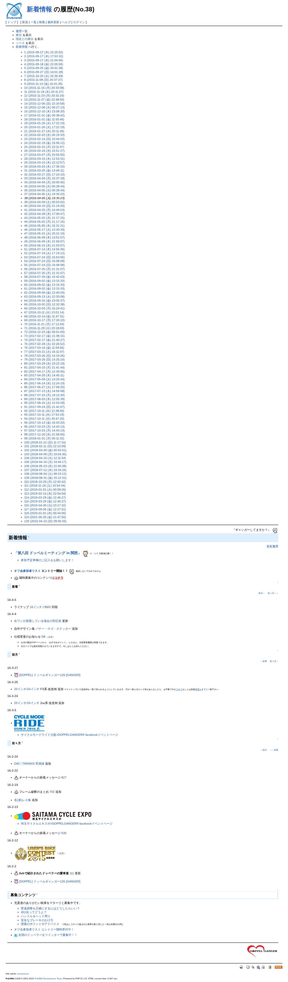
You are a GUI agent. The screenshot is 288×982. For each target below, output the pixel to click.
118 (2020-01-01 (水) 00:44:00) (45, 513)
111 (72, 873)
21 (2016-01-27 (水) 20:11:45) (44, 131)
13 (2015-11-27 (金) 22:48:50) (44, 99)
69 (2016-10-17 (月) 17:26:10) (44, 320)
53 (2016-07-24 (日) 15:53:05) (44, 257)
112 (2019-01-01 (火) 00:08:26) (45, 489)
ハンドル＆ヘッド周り (35, 916)
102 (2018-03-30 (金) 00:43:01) (45, 450)
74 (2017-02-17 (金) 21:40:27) (44, 340)
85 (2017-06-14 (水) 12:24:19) (44, 383)
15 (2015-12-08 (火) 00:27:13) (44, 107)
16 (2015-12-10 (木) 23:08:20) (44, 111)
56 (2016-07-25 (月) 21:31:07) (44, 269)
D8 (43, 636)
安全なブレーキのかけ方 (37, 920)
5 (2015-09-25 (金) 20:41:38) (43, 68)
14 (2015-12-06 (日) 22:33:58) (44, 103)
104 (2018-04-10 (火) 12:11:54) (45, 458)
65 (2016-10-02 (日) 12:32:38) (44, 304)
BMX (47, 607)
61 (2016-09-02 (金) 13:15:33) (44, 288)
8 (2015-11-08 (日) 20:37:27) (43, 79)
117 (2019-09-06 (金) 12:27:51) (45, 509)
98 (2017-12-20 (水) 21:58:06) (44, 434)
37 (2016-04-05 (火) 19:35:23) (44, 194)
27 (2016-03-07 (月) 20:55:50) (44, 154)
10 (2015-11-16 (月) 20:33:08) (44, 87)
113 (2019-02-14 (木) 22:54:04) (45, 493)
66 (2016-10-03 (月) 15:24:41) (44, 308)
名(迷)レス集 (22, 800)
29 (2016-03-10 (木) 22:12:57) (44, 162)
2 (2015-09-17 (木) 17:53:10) (43, 56)
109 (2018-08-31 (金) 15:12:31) (45, 477)
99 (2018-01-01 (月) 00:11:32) (44, 438)
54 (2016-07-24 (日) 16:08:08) (44, 261)
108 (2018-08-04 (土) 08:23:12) (45, 473)
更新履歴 (272, 546)
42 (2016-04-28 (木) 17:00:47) (44, 214)
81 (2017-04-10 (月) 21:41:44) (44, 367)
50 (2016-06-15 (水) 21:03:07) (44, 245)
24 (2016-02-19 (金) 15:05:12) (44, 143)
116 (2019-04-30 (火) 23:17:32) (45, 505)
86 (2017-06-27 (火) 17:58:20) (44, 387)
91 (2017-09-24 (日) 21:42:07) (44, 407)
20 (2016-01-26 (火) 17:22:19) (44, 127)
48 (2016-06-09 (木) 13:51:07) (44, 237)
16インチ (36, 607)
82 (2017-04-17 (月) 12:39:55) (44, 371)
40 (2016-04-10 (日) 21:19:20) (44, 206)
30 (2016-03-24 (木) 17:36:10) (44, 166)
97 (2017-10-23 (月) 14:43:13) (44, 430)
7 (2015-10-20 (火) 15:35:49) (43, 76)
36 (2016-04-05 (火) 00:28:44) (44, 190)
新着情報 (39, 9)
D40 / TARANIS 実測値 (29, 763)
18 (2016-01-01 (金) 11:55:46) (44, 119)
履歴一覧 (22, 31)
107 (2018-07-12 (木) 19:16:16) (45, 470)
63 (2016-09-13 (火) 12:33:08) (44, 296)
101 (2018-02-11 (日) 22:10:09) (45, 446)
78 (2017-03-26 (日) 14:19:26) (44, 355)
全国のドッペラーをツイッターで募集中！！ (47, 935)
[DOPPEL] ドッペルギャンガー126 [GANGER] (49, 675)
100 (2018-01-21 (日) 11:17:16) (45, 442)
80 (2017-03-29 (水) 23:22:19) (44, 363)
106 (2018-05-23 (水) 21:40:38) (45, 466)
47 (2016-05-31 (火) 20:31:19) (44, 233)
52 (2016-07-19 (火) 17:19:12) (44, 253)
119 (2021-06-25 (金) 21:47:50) (45, 517)
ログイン (79, 22)
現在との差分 (25, 39)
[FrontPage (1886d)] (262, 951)
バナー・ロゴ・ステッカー (53, 628)
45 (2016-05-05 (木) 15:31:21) (44, 225)
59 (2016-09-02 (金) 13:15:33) (44, 280)
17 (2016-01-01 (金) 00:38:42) (44, 115)
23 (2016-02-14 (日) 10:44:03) (44, 139)
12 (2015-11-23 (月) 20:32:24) (44, 95)
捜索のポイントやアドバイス (40, 924)
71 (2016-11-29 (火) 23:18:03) (44, 328)
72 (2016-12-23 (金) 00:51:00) (44, 332)
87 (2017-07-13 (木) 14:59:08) (44, 391)
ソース (20, 43)
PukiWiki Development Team (48, 978)
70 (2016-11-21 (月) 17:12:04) (44, 324)
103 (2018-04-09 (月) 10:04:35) (45, 454)
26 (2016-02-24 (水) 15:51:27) (44, 150)
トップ (11, 22)
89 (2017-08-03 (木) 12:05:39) (44, 399)
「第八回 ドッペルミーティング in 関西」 (47, 553)
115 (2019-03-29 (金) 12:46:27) (45, 501)
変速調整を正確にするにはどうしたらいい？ (50, 908)
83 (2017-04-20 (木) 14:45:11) (44, 375)
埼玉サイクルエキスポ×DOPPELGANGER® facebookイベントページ (66, 823)
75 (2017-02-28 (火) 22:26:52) (44, 344)
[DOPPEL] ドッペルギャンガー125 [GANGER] (49, 881)
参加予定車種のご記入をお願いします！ (47, 560)
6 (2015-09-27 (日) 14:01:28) (43, 72)
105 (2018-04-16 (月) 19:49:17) (45, 462)
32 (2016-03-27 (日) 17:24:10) (44, 174)
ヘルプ (66, 22)
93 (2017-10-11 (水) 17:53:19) (44, 414)
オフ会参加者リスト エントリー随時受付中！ (44, 929)
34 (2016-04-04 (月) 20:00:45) (44, 182)
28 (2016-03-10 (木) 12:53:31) (44, 158)
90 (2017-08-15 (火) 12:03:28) (44, 403)
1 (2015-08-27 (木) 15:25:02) (43, 52)
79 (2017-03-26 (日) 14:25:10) (44, 359)
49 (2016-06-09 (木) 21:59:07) (44, 241)
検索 (42, 22)
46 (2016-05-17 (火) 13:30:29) (44, 229)
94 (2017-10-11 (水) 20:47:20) (44, 418)
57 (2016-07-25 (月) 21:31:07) (44, 273)
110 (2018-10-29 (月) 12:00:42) (45, 481)
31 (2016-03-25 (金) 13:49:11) (44, 170)
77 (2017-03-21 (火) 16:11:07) (44, 351)
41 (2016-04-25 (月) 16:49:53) (44, 210)
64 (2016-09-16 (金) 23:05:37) (44, 300)
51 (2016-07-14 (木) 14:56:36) (44, 249)
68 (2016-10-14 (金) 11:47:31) (44, 316)
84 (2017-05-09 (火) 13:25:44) (44, 379)
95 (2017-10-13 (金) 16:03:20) (44, 422)
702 (52, 791)
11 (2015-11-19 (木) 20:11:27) (43, 91)
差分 (19, 35)
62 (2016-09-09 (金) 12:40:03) (44, 292)
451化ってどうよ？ (34, 912)
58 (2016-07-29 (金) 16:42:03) (44, 276)
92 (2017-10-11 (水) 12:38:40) (44, 410)
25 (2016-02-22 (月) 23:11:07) (44, 147)
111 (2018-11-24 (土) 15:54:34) (44, 485)
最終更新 (53, 22)
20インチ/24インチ (26, 689)
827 (63, 777)
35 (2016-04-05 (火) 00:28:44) (44, 186)
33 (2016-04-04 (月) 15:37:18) (44, 178)
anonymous (23, 974)
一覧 (33, 22)
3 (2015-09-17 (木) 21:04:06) (43, 60)
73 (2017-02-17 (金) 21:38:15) (44, 336)
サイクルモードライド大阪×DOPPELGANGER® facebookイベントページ (69, 734)
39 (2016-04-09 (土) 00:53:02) (44, 202)
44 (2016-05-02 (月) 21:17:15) (44, 221)
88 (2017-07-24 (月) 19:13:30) (44, 395)
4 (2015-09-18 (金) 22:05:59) (43, 64)
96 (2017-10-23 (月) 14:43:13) (44, 426)
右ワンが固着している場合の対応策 (37, 621)
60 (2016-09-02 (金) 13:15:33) (44, 284)
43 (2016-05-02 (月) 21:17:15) (44, 218)
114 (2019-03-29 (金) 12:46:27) (45, 497)
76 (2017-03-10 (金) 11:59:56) (44, 347)
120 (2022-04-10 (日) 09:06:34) (45, 521)
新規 (25, 22)
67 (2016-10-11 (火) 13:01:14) (44, 312)
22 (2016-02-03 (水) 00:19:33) (44, 135)
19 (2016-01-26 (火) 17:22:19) (44, 123)
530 (63, 833)
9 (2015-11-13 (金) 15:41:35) (43, 83)
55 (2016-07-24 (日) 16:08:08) (44, 265)
